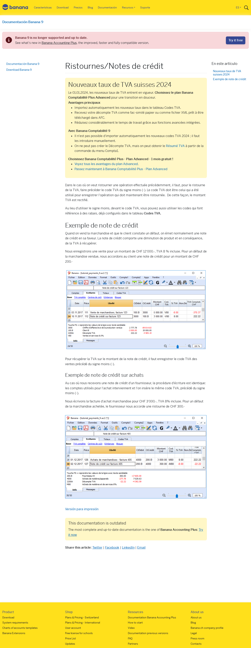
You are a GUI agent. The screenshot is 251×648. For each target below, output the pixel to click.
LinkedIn (128, 547)
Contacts (196, 643)
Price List (70, 638)
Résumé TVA (175, 146)
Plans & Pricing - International (82, 622)
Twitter (97, 547)
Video (131, 628)
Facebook (112, 547)
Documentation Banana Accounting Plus (152, 617)
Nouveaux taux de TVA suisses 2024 (227, 73)
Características (43, 7)
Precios (78, 7)
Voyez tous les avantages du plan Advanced (106, 164)
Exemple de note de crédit (229, 79)
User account (73, 628)
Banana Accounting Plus (59, 43)
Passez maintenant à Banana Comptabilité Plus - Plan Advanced (121, 169)
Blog (90, 7)
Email (141, 547)
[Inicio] (15, 8)
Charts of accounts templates (20, 628)
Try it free (235, 40)
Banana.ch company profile (207, 628)
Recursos (127, 7)
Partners (133, 643)
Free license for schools (79, 633)
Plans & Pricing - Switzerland (82, 617)
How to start (135, 622)
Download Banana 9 (19, 70)
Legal (194, 633)
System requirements (15, 622)
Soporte (145, 7)
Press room (197, 638)
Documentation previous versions (148, 633)
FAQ (130, 638)
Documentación (107, 7)
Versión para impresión (81, 509)
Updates (70, 643)
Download (63, 7)
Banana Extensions (13, 633)
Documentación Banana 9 (22, 22)
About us (196, 617)
